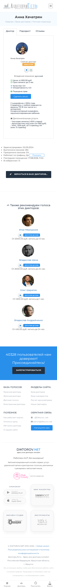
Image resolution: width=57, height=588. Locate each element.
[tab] (10, 31)
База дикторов (23, 21)
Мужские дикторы (12, 392)
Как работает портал (13, 417)
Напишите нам (42, 428)
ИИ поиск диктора (12, 426)
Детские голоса (11, 400)
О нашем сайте (10, 430)
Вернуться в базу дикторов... (30, 174)
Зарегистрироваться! (28, 370)
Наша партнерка (39, 404)
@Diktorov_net (40, 417)
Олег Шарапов (28, 290)
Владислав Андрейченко (28, 320)
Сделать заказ (21, 96)
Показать (36, 155)
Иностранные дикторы (14, 404)
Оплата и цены (10, 421)
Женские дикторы (12, 396)
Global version (42, 546)
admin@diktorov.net (42, 421)
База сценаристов (39, 396)
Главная (9, 21)
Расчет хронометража (41, 400)
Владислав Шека (28, 260)
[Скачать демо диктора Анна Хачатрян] (31, 70)
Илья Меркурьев (28, 229)
